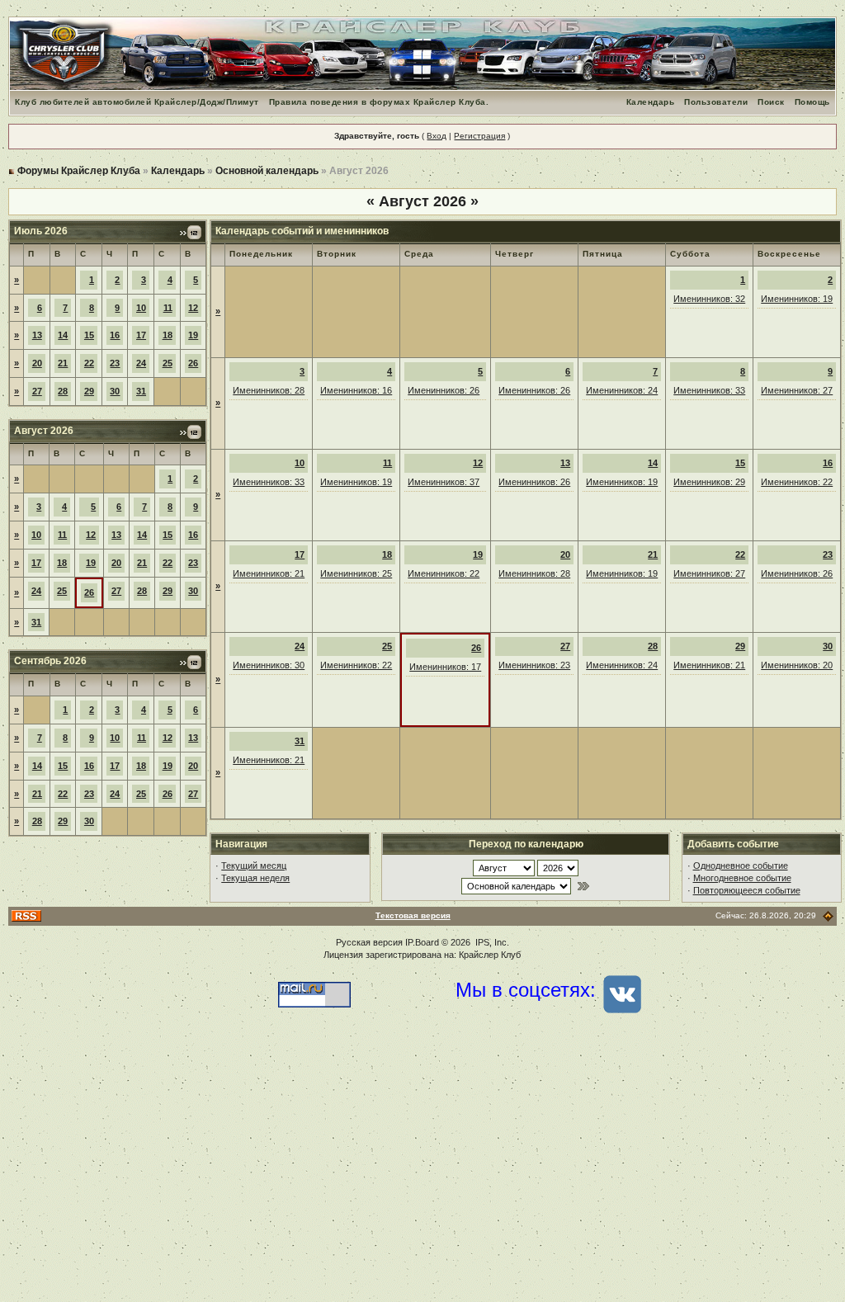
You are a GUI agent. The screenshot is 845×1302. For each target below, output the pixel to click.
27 (37, 391)
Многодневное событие (742, 878)
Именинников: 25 (356, 573)
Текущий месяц (253, 865)
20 (37, 363)
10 (141, 308)
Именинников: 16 (356, 390)
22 (89, 363)
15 (89, 335)
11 (167, 308)
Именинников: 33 (709, 390)
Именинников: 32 (709, 299)
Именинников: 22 (797, 482)
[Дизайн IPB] (828, 915)
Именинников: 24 (622, 390)
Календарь (650, 101)
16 (115, 335)
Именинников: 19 (797, 299)
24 (141, 363)
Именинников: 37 (443, 482)
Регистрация (479, 135)
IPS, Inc (491, 942)
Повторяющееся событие (746, 890)
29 (89, 391)
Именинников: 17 (445, 667)
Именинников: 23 (534, 665)
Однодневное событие (740, 865)
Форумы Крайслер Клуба (78, 171)
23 (115, 363)
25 (167, 363)
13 (37, 335)
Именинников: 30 (268, 665)
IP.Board (422, 942)
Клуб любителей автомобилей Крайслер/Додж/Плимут (137, 101)
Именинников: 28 (268, 390)
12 (193, 308)
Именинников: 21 (268, 573)
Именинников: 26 (443, 390)
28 (63, 391)
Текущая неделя (255, 878)
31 (141, 391)
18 (167, 335)
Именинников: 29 (709, 482)
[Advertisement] (422, 1169)
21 (63, 363)
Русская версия (369, 942)
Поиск (771, 101)
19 (193, 335)
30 (115, 391)
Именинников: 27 (797, 390)
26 (193, 363)
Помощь (812, 101)
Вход (436, 135)
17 (141, 335)
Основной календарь (267, 171)
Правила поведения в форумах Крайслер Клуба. (379, 101)
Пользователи (716, 101)
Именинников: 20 (797, 665)
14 (63, 335)
